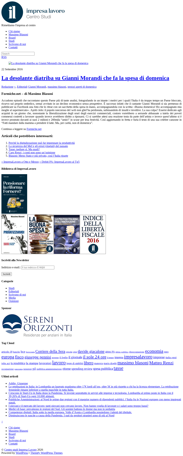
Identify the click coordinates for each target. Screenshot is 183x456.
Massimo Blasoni (18, 34)
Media (12, 297)
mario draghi (110, 363)
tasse (118, 368)
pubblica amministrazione (49, 369)
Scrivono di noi (17, 44)
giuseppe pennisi (37, 357)
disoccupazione (136, 351)
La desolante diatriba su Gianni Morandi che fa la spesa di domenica (85, 78)
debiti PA (110, 351)
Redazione (7, 86)
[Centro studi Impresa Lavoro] (33, 22)
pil (34, 368)
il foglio (64, 357)
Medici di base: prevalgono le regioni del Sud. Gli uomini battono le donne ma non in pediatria (62, 409)
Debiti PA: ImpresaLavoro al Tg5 (59, 161)
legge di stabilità (74, 363)
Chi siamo (14, 31)
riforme (67, 368)
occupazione (7, 369)
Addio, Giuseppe (18, 383)
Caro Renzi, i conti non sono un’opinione (32, 152)
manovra (98, 363)
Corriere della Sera (50, 351)
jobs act (5, 363)
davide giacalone (91, 351)
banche (16, 351)
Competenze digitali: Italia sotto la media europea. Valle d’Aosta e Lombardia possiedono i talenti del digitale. (70, 412)
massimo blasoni (57, 86)
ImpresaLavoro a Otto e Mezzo (20, 161)
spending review (81, 368)
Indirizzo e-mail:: (11, 267)
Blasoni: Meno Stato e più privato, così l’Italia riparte (38, 155)
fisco (19, 356)
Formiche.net (34, 128)
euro (166, 351)
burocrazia (30, 352)
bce (23, 351)
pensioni (27, 369)
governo (55, 357)
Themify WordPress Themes (46, 452)
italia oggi (171, 357)
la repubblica (18, 363)
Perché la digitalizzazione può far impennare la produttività (42, 142)
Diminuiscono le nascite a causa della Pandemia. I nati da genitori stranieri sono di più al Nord (61, 415)
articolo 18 (6, 351)
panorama (18, 369)
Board (12, 37)
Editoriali (22, 86)
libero (88, 362)
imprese (159, 357)
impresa (119, 357)
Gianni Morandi (37, 86)
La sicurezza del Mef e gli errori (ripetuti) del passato (38, 146)
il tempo (110, 357)
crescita (69, 352)
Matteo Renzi (161, 362)
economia (154, 351)
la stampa (32, 363)
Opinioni (14, 301)
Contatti (13, 47)
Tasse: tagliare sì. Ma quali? (24, 149)
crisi (75, 351)
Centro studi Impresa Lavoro (20, 449)
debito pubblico (121, 352)
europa (7, 356)
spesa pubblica (103, 368)
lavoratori (45, 363)
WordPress (22, 452)
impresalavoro (138, 356)
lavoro (59, 362)
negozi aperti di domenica (82, 86)
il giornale (75, 357)
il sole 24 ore (94, 356)
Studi (11, 40)
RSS (4, 57)
